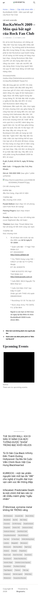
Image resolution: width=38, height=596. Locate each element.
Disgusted (7, 527)
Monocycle (7, 547)
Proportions (23, 551)
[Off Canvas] (4, 2)
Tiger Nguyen (8, 570)
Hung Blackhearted (9, 535)
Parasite (14, 551)
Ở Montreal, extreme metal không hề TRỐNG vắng (17, 508)
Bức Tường (23, 520)
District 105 (16, 527)
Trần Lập (25, 570)
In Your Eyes (15, 539)
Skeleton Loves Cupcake (22, 562)
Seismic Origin (8, 562)
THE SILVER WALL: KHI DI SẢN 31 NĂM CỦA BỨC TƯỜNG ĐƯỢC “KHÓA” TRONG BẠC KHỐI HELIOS (17, 441)
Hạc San (6, 539)
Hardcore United (27, 527)
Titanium (17, 570)
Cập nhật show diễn (10, 20)
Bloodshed (7, 520)
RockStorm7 (7, 558)
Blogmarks (20, 591)
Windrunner (7, 578)
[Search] (34, 2)
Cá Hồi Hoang (17, 523)
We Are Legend (17, 574)
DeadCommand (28, 523)
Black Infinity (29, 516)
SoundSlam (7, 566)
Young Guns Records (20, 578)
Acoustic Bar (19, 516)
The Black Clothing (19, 566)
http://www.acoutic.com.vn (21, 277)
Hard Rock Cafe (22, 531)
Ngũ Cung (28, 547)
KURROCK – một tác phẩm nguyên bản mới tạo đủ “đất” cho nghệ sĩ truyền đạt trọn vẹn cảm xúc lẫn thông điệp (18, 477)
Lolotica (6, 543)
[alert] (19, 368)
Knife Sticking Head (28, 539)
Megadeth (15, 543)
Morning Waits (18, 547)
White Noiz (28, 574)
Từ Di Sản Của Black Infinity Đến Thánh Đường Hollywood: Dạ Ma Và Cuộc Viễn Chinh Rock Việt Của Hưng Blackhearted (18, 459)
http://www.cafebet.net (19, 255)
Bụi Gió (15, 520)
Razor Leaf (7, 555)
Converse (7, 523)
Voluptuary (7, 574)
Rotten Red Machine (20, 558)
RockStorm (28, 555)
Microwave (24, 543)
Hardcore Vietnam (9, 531)
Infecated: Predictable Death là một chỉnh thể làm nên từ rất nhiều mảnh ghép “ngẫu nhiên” (18, 494)
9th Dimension (8, 516)
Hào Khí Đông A (23, 535)
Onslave (6, 551)
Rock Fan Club (17, 555)
